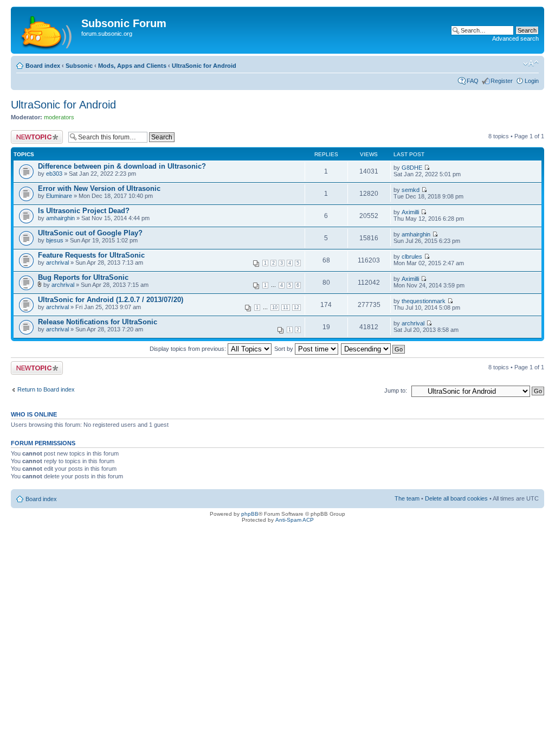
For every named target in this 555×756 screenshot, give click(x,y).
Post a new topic (32, 133)
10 (275, 307)
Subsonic (79, 65)
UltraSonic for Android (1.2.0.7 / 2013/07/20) (110, 300)
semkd (411, 190)
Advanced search (515, 38)
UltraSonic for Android (204, 65)
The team (407, 498)
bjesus (54, 240)
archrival (57, 262)
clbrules (412, 256)
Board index (42, 65)
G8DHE (412, 167)
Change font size (531, 63)
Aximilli (410, 212)
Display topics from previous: (189, 348)
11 (285, 307)
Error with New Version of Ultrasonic (99, 188)
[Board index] (47, 30)
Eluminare (59, 196)
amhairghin (60, 218)
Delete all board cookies (456, 498)
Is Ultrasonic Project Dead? (84, 211)
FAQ (473, 81)
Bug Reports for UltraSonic (83, 277)
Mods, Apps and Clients (132, 65)
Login (532, 81)
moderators (59, 117)
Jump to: (395, 390)
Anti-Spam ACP (294, 520)
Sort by (284, 348)
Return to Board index (46, 389)
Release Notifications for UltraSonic (97, 322)
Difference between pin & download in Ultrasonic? (122, 166)
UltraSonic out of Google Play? (90, 233)
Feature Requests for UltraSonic (91, 255)
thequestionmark (424, 301)
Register (502, 81)
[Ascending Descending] (373, 348)
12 (296, 307)
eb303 (54, 173)
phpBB (250, 514)
